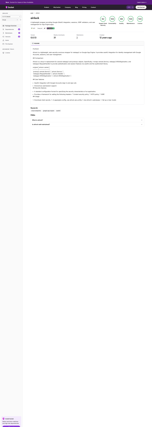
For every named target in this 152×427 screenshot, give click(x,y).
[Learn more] (20, 20)
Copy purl (39, 28)
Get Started (141, 7)
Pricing (84, 7)
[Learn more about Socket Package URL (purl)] (44, 28)
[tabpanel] (87, 74)
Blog (76, 7)
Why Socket (56, 7)
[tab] (35, 43)
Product (46, 7)
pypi (32, 13)
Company (68, 7)
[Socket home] (10, 7)
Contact (93, 7)
